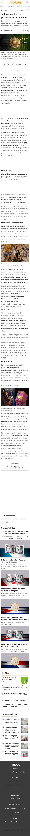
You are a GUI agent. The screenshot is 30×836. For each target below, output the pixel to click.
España (21, 781)
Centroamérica (8, 789)
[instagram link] (13, 772)
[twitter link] (9, 772)
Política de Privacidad (21, 822)
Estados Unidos (26, 6)
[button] (2, 2)
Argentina (6, 808)
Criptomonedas (6, 519)
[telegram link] (20, 772)
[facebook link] (5, 772)
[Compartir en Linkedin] (16, 65)
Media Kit (17, 812)
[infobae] (15, 2)
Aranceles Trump (13, 6)
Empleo (18, 798)
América (9, 781)
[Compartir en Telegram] (20, 65)
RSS (24, 789)
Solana (16, 519)
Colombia (15, 781)
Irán (20, 6)
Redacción (12, 798)
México (18, 785)
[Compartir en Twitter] (12, 65)
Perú (22, 785)
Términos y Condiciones (9, 822)
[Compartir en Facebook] (8, 65)
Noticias (3, 10)
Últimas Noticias (17, 789)
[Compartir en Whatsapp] (4, 65)
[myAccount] (27, 2)
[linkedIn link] (24, 772)
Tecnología (5, 522)
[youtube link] (17, 772)
